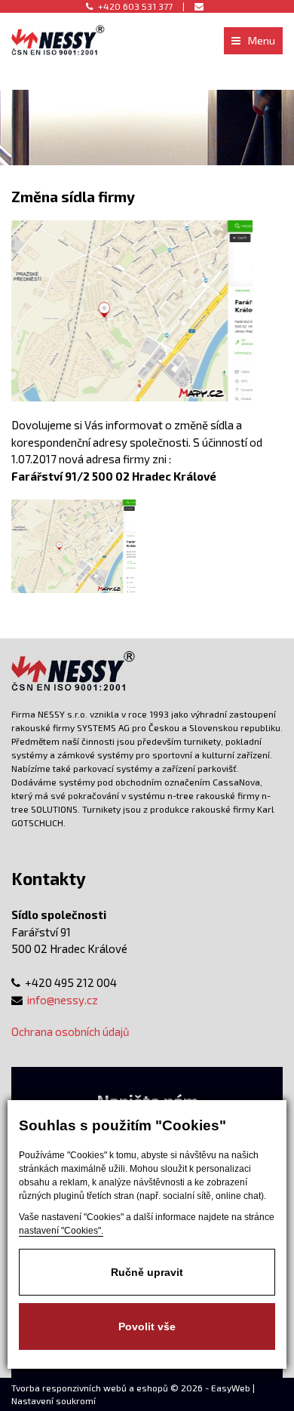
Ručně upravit (147, 1272)
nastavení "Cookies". (61, 1230)
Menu (261, 40)
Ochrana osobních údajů (70, 1031)
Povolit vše (147, 1326)
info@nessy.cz (62, 1000)
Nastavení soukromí (53, 1400)
